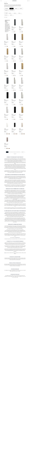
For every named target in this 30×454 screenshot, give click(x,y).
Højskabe (11, 8)
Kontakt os (5, 252)
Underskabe (16, 8)
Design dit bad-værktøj (10, 250)
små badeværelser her (17, 237)
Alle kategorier (6, 8)
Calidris (25, 207)
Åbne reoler (6, 10)
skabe (21, 220)
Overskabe (21, 8)
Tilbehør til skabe (11, 10)
